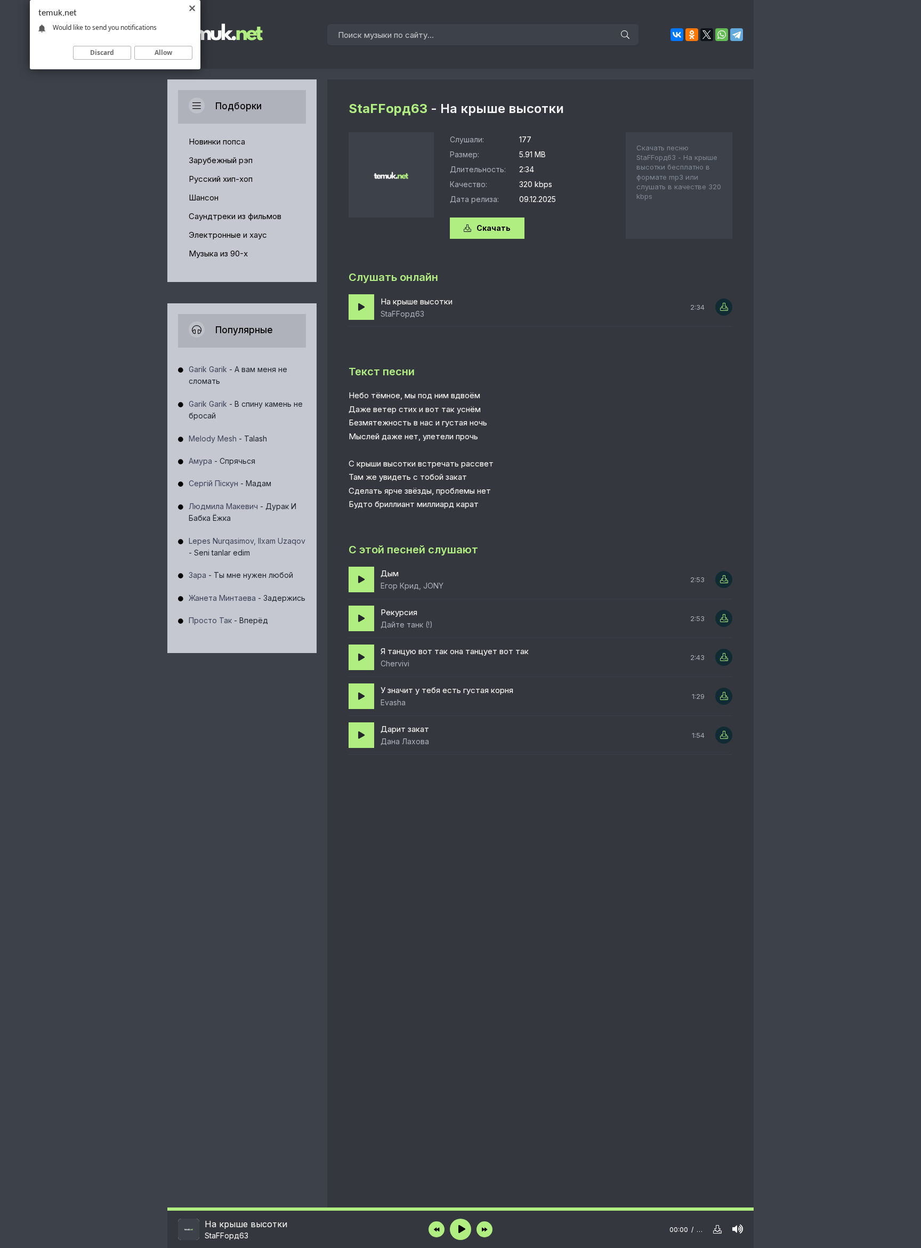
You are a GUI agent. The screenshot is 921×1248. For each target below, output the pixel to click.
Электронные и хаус (228, 235)
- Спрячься (222, 460)
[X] (706, 34)
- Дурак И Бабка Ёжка (242, 512)
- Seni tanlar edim (247, 546)
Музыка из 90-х (218, 253)
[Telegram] (736, 34)
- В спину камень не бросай (246, 409)
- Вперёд (228, 620)
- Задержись (247, 597)
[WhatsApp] (721, 34)
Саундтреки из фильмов (235, 216)
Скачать (493, 227)
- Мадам (230, 483)
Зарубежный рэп (221, 160)
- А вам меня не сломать (238, 375)
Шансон (204, 197)
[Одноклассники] (691, 34)
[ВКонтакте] (676, 34)
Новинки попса (217, 141)
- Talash (228, 438)
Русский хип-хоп (221, 179)
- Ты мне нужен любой (241, 574)
